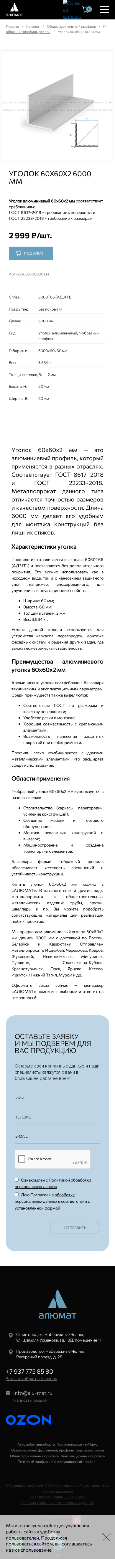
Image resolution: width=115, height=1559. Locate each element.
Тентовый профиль (34, 1461)
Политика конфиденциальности (57, 1497)
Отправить (75, 1227)
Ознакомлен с (53, 1183)
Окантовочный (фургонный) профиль (42, 1450)
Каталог (33, 26)
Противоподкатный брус (77, 1444)
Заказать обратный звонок (31, 1378)
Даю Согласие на (52, 1201)
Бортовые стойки (89, 1450)
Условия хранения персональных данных (57, 1503)
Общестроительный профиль (71, 26)
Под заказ (34, 253)
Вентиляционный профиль (83, 1456)
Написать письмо (30, 1400)
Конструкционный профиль (74, 1461)
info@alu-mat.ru (32, 1393)
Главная (12, 26)
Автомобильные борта (36, 1444)
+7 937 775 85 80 (29, 1371)
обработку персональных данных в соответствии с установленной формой (52, 1201)
